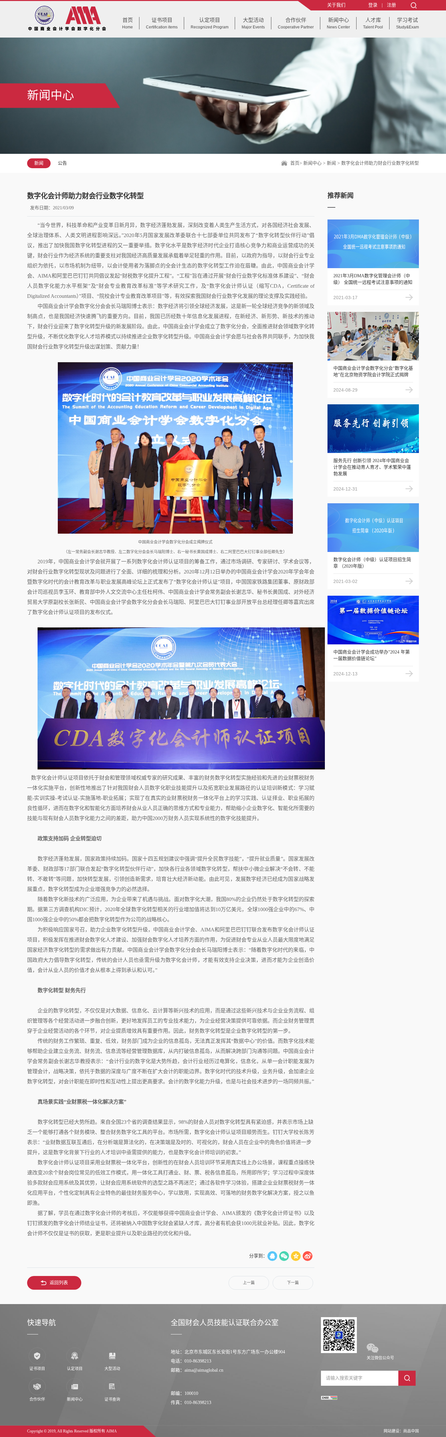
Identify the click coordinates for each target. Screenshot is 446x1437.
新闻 (38, 163)
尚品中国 (411, 1431)
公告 (62, 163)
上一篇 (249, 1283)
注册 (391, 5)
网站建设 (391, 1431)
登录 (372, 5)
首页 (294, 163)
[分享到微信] (284, 1256)
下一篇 (293, 1283)
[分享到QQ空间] (296, 1256)
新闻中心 (313, 163)
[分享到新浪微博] (307, 1256)
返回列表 (59, 1282)
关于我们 (336, 5)
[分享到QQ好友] (272, 1256)
